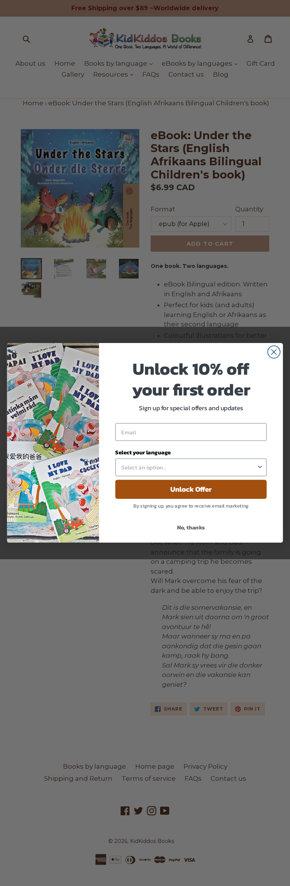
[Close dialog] (274, 352)
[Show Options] (260, 467)
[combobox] (188, 467)
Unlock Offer (191, 489)
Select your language (143, 452)
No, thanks (191, 527)
